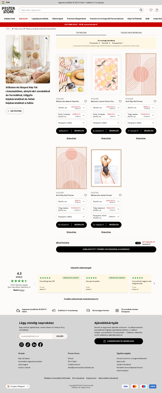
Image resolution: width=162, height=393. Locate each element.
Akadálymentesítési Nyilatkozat (81, 367)
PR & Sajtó (72, 361)
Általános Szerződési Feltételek (57, 378)
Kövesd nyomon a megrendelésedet (132, 358)
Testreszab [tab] (81, 33)
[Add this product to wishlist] (85, 101)
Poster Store (87, 385)
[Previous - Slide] (35, 284)
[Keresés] (141, 10)
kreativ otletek (24, 367)
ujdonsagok (23, 364)
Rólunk (70, 358)
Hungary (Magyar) (18, 386)
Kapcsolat (121, 361)
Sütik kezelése (122, 370)
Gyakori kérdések (124, 364)
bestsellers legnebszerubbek (30, 361)
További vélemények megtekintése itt (81, 299)
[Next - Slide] (154, 284)
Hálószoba (18, 29)
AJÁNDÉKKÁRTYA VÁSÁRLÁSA (120, 341)
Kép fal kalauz (24, 358)
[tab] (151, 10)
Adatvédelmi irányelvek (108, 378)
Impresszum (91, 378)
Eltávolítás (71, 138)
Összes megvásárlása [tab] (131, 33)
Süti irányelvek (78, 378)
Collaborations (74, 364)
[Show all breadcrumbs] (8, 29)
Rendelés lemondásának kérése (130, 367)
